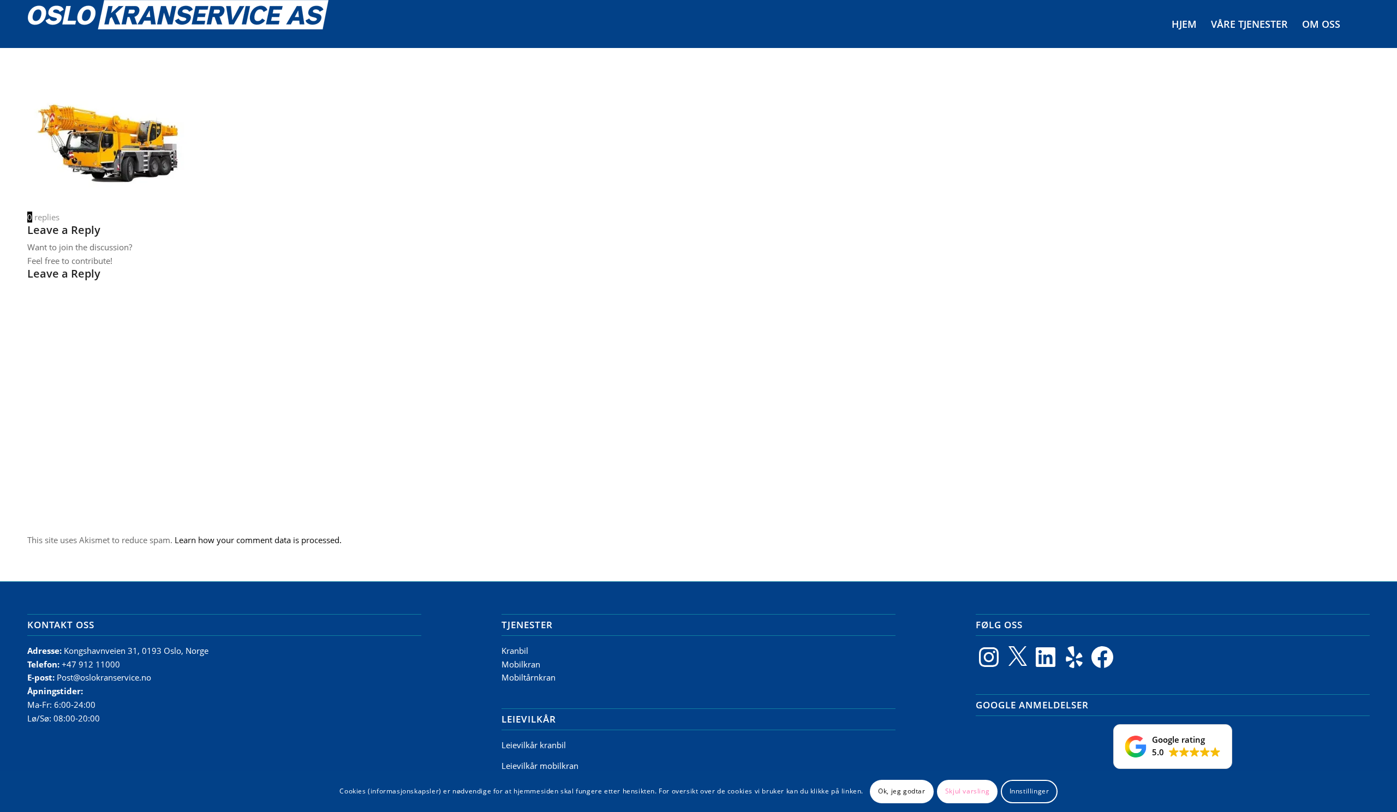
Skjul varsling (967, 791)
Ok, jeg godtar (901, 791)
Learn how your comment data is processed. (258, 539)
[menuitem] (1184, 24)
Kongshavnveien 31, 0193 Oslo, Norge (137, 650)
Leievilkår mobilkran (540, 765)
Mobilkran (521, 664)
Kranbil (515, 650)
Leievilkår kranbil (534, 744)
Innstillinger (1029, 791)
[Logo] (178, 24)
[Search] (1358, 24)
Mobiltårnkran (529, 677)
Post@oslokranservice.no (104, 677)
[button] (1172, 746)
